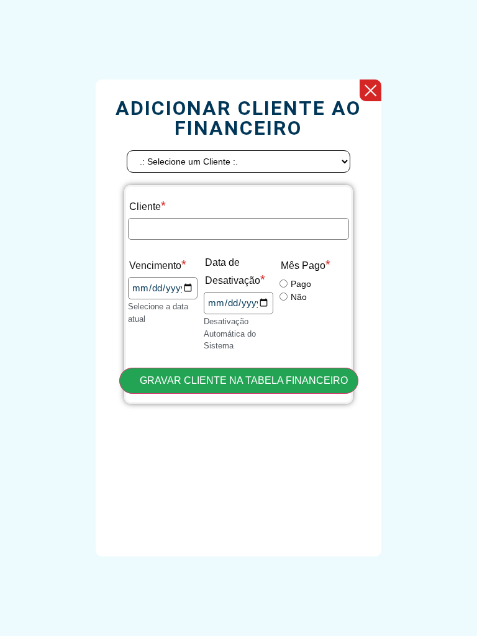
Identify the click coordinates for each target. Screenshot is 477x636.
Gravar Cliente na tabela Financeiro (242, 380)
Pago (301, 283)
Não (299, 297)
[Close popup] (370, 90)
